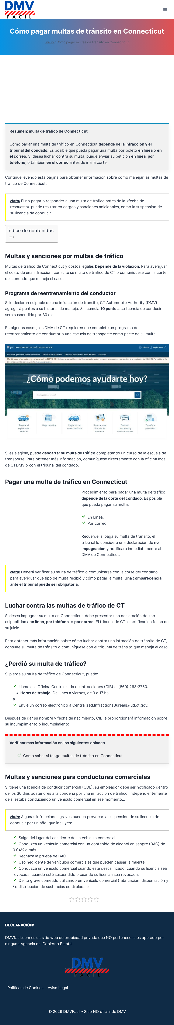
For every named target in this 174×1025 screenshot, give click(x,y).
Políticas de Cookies (25, 987)
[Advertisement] (87, 89)
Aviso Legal (58, 987)
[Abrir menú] (165, 9)
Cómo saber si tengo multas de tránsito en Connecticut (73, 756)
